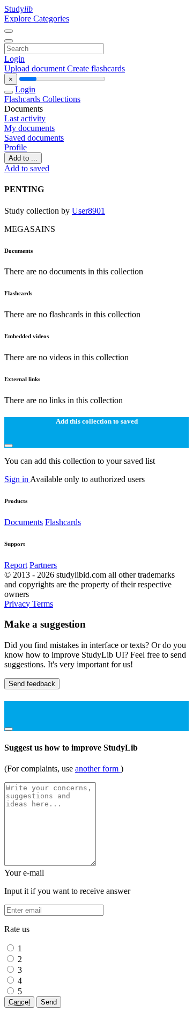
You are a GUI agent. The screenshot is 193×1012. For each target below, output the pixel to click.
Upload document (35, 68)
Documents (23, 522)
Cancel (19, 1002)
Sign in (17, 479)
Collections (61, 99)
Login (14, 58)
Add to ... (23, 158)
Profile (15, 147)
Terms (42, 603)
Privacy (18, 603)
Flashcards (23, 99)
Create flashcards (96, 68)
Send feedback (32, 684)
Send (49, 1002)
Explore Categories (36, 18)
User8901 (88, 210)
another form (98, 768)
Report (15, 565)
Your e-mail (24, 872)
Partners (43, 565)
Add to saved (26, 168)
